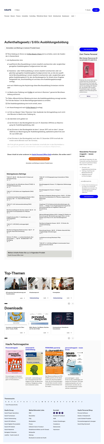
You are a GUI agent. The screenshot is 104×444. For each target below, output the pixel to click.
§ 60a (30, 92)
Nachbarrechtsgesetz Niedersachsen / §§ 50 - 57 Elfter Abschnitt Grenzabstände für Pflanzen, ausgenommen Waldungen (55, 197)
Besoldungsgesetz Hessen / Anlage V (49, 190)
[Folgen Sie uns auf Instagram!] (60, 413)
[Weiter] (72, 303)
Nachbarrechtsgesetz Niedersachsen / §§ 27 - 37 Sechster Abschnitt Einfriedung (20, 230)
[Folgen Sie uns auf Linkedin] (54, 413)
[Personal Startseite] (8, 10)
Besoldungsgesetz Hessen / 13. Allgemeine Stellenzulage (55, 184)
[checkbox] (80, 185)
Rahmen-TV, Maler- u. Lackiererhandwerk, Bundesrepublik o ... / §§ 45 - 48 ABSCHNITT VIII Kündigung (20, 238)
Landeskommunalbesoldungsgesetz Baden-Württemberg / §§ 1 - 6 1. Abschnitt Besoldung (21, 197)
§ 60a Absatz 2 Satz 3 (35, 54)
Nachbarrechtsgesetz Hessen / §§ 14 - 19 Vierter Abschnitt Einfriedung (54, 223)
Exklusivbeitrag (34, 298)
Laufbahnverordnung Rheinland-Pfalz (50, 237)
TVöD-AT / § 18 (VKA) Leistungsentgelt (18, 224)
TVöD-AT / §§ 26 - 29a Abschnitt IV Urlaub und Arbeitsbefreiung (20, 177)
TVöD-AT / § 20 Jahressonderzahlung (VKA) (19, 204)
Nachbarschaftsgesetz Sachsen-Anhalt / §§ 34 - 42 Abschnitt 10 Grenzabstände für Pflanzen (21, 210)
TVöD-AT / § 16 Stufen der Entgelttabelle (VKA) (20, 191)
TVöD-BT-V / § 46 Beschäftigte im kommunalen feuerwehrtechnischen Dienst (54, 243)
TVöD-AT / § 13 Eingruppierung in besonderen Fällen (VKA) (54, 177)
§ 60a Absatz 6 (31, 107)
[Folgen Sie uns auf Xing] (57, 413)
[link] (6, 16)
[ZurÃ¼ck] (69, 303)
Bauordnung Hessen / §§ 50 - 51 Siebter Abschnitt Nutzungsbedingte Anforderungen (54, 231)
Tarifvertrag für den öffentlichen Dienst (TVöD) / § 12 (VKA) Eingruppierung (21, 185)
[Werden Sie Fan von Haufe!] (62, 413)
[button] (96, 10)
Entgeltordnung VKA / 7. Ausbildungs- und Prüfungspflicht (19, 217)
